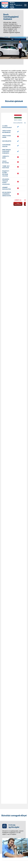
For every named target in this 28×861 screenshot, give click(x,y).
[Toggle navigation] (25, 5)
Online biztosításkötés (18, 204)
